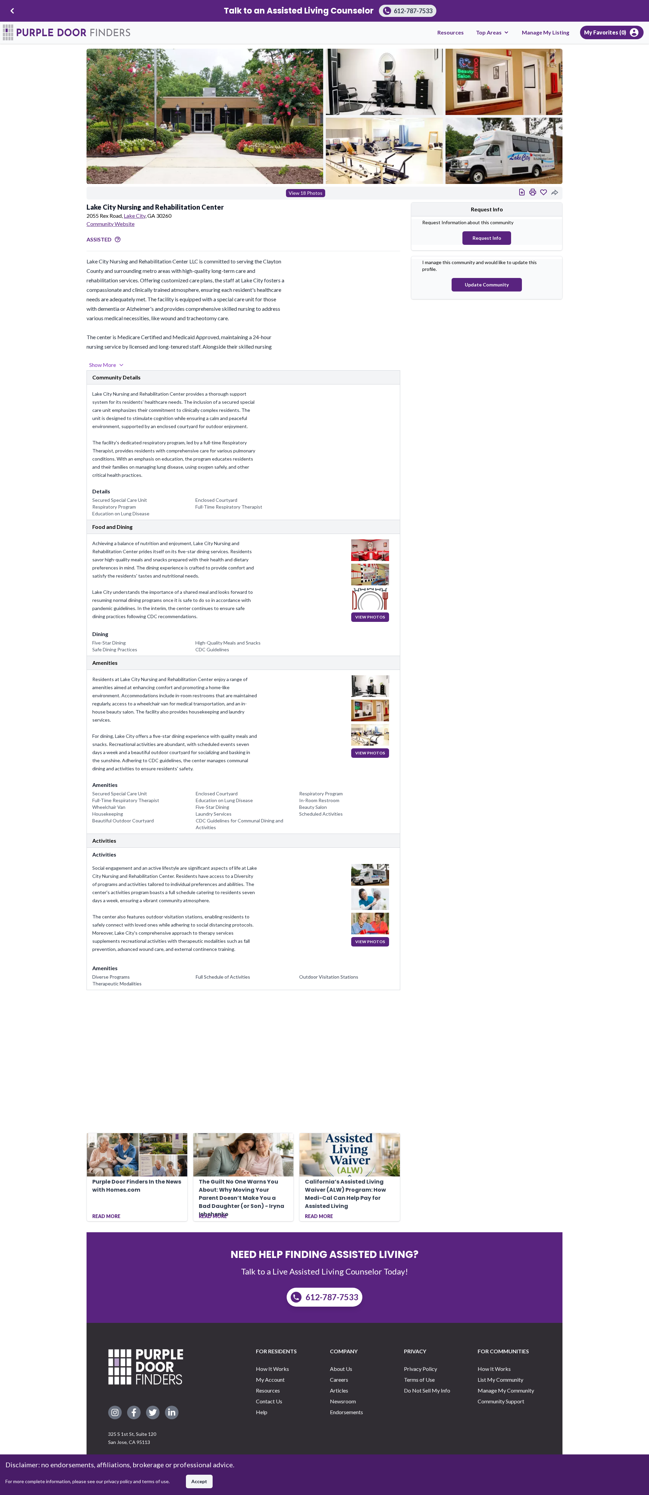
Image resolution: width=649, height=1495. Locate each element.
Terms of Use (419, 1379)
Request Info (487, 238)
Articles (339, 1390)
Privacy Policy (420, 1368)
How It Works (272, 1368)
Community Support (501, 1401)
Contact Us (269, 1401)
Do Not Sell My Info (427, 1390)
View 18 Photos (305, 193)
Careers (339, 1379)
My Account (270, 1379)
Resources (450, 32)
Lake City (134, 215)
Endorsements (346, 1412)
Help (261, 1412)
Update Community (487, 284)
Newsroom (343, 1401)
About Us (341, 1368)
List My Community (500, 1379)
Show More (102, 364)
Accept (199, 1481)
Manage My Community (506, 1390)
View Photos (370, 617)
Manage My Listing (545, 32)
